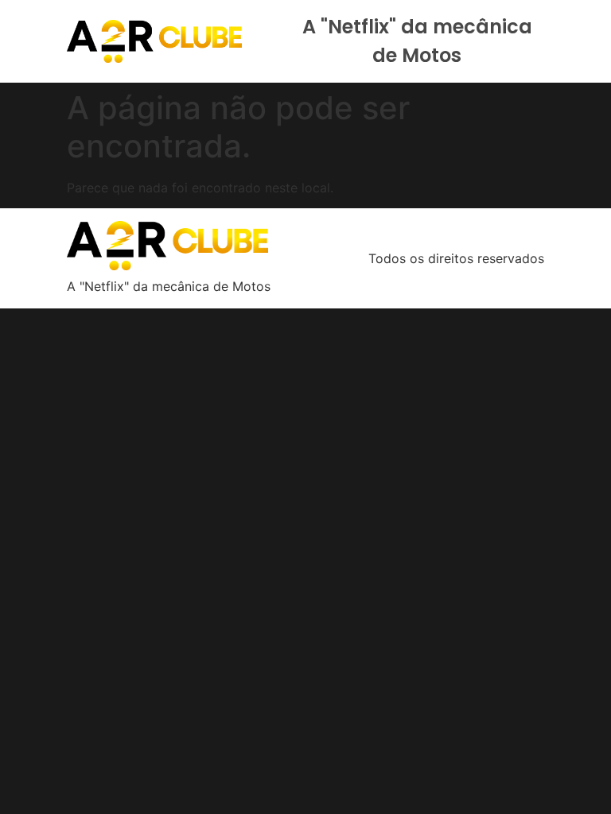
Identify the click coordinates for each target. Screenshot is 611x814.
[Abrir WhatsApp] (571, 774)
